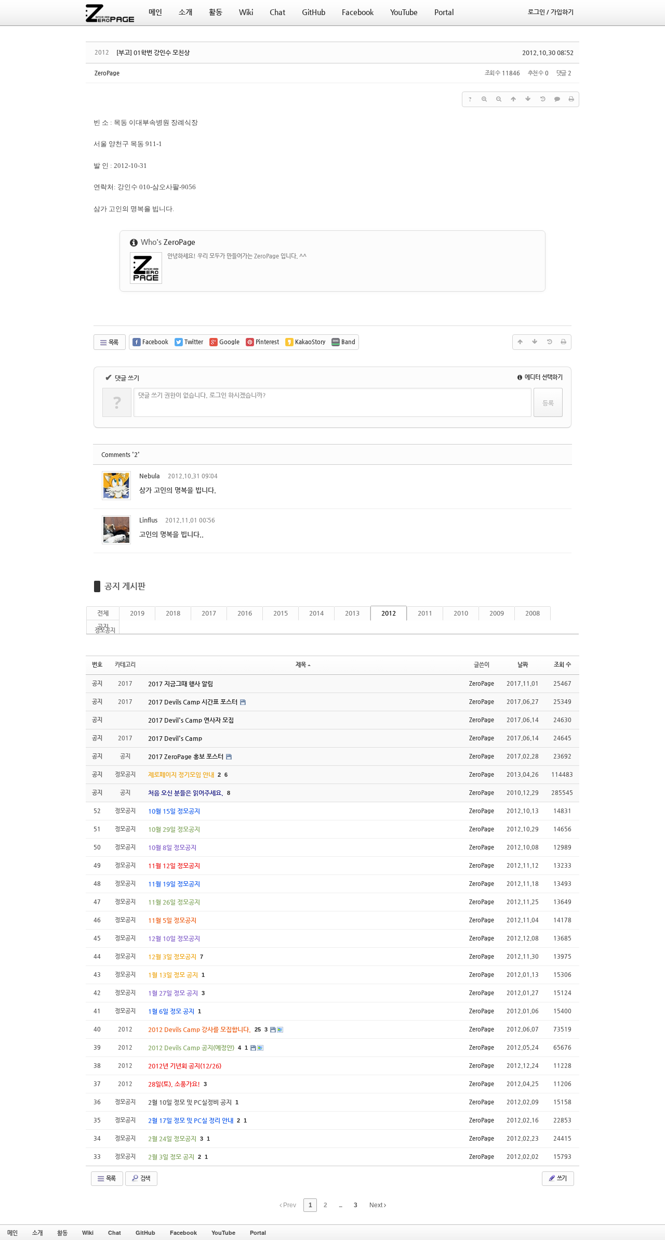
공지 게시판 (124, 586)
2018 (173, 613)
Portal (258, 1232)
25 (258, 1029)
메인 (12, 1232)
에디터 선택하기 (543, 377)
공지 (103, 626)
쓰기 (561, 1178)
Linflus (148, 520)
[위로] (513, 99)
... (340, 1205)
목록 (113, 342)
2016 (244, 613)
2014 (316, 613)
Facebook (183, 1232)
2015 (280, 613)
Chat (114, 1232)
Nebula (149, 475)
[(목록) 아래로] (528, 99)
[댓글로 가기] (557, 99)
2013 (352, 613)
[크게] (484, 99)
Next (376, 1205)
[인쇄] (571, 99)
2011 (425, 613)
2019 (137, 613)
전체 (103, 613)
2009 (496, 613)
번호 (97, 664)
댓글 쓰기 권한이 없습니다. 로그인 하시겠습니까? (202, 395)
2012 (388, 613)
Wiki (88, 1232)
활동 (62, 1232)
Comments (120, 454)
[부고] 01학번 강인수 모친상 (153, 52)
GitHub (145, 1232)
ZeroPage (107, 73)
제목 (301, 664)
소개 (37, 1232)
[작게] (498, 99)
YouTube (223, 1232)
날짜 (522, 664)
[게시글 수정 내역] (542, 99)
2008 (532, 613)
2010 (461, 613)
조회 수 (562, 664)
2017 (209, 613)
